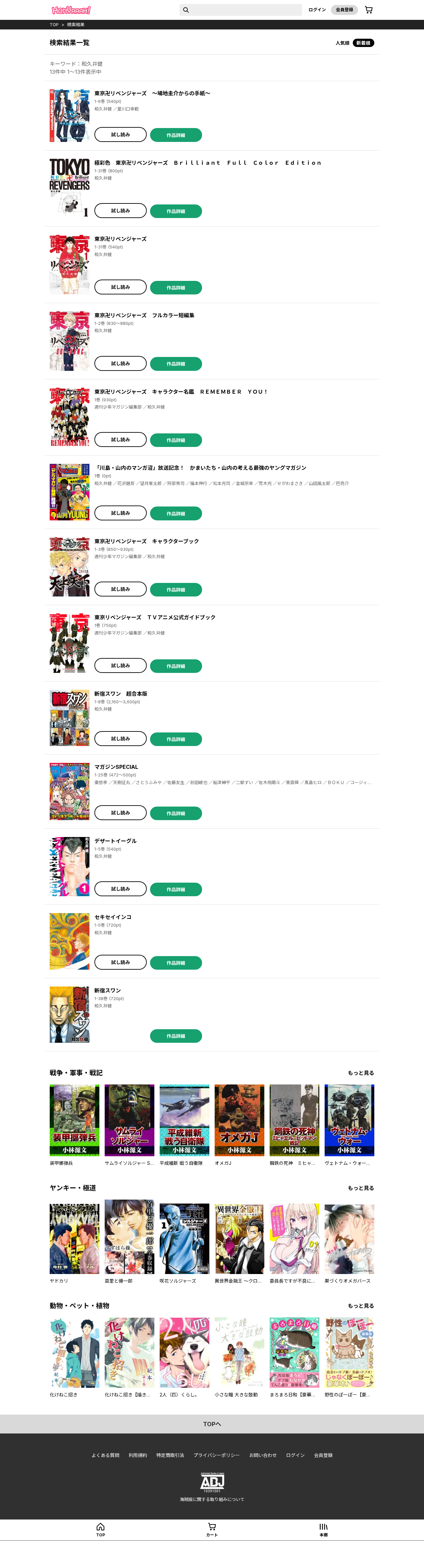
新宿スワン (107, 990)
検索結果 (75, 24)
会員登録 (344, 9)
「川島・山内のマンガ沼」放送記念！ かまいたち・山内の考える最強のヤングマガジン (200, 467)
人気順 (342, 43)
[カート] (369, 10)
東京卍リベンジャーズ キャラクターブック (146, 541)
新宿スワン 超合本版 (120, 693)
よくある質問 (105, 1455)
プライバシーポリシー (216, 1455)
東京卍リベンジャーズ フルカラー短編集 (144, 315)
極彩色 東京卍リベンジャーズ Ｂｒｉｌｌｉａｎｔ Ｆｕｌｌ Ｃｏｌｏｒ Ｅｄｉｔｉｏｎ (208, 162)
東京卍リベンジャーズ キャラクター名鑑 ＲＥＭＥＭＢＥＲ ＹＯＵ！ (181, 391)
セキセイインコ (113, 917)
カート (212, 1534)
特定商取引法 (170, 1455)
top (54, 24)
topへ (212, 1424)
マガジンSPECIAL (116, 767)
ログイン (317, 9)
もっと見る (361, 1073)
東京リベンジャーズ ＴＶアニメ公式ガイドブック (155, 617)
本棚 (324, 1534)
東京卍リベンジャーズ (120, 239)
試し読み (120, 134)
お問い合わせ (263, 1455)
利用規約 (138, 1455)
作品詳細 (176, 135)
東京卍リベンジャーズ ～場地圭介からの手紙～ (152, 93)
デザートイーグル (115, 841)
